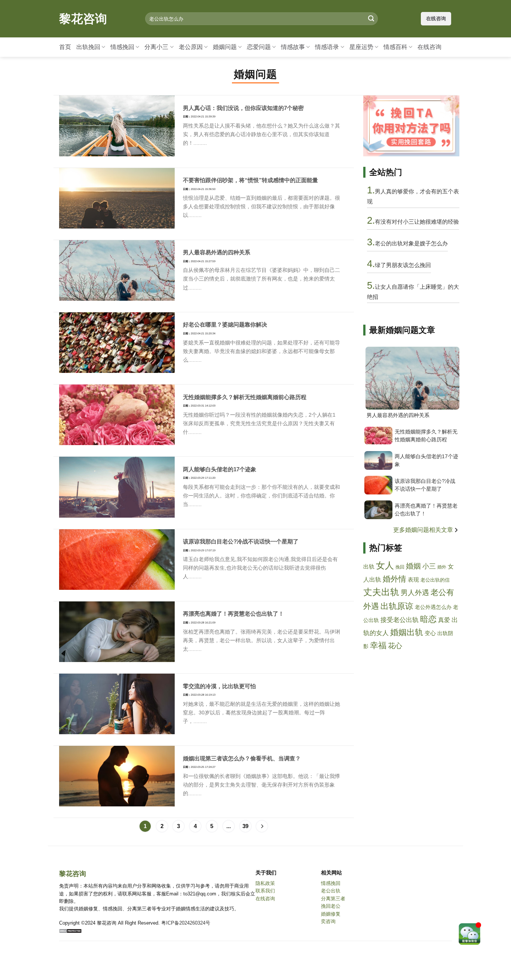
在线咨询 (429, 47)
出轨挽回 (88, 47)
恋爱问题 (259, 47)
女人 (385, 565)
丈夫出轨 (381, 592)
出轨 (368, 567)
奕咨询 (328, 921)
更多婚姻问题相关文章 (424, 530)
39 (245, 826)
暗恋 (428, 619)
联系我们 (265, 891)
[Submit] (371, 18)
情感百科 (395, 47)
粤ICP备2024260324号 (185, 923)
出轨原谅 (396, 606)
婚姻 (413, 566)
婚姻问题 (225, 47)
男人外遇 (415, 592)
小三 (429, 566)
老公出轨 (330, 891)
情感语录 (327, 47)
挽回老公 (330, 906)
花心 (395, 646)
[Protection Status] (70, 930)
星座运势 (361, 47)
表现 (413, 579)
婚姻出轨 (406, 632)
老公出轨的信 (435, 580)
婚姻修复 (330, 914)
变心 (430, 633)
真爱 (444, 619)
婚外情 (394, 578)
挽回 (399, 567)
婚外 (441, 567)
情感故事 (293, 47)
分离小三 (156, 47)
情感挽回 (122, 47)
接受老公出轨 (399, 619)
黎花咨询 (83, 19)
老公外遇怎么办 (433, 607)
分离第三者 (333, 898)
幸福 (378, 645)
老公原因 (191, 47)
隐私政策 (265, 883)
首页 (65, 47)
